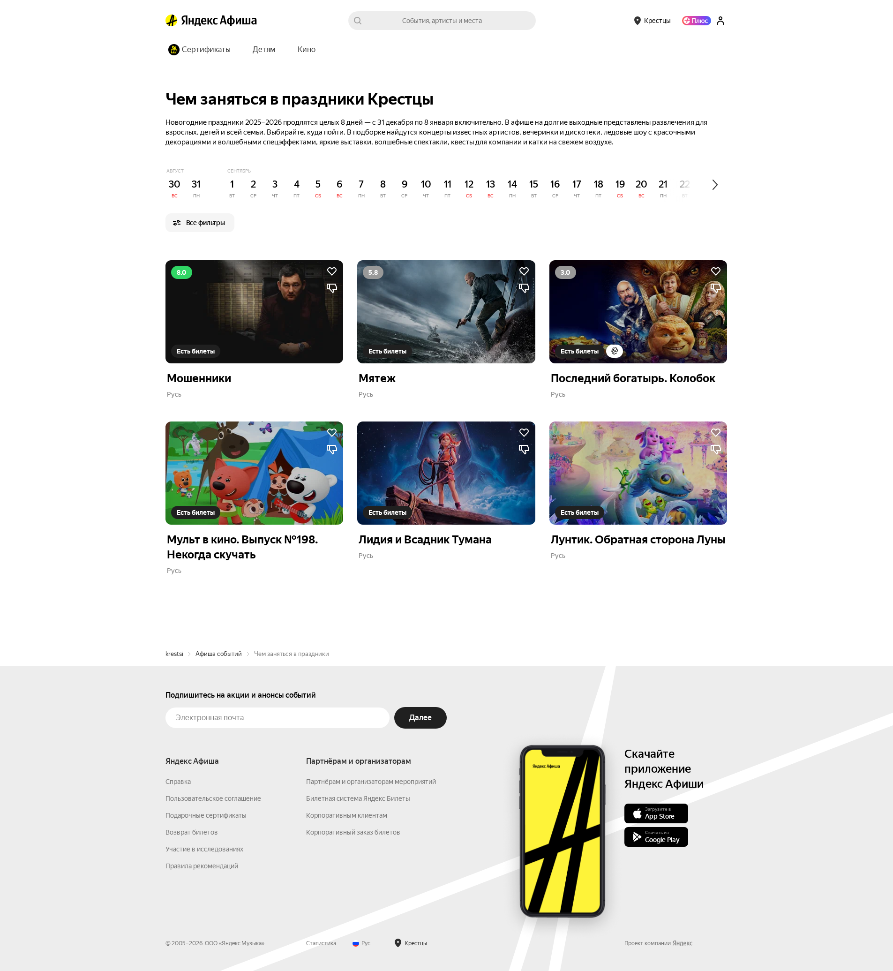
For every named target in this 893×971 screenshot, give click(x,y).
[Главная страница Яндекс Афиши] (171, 21)
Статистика (321, 943)
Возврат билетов (191, 832)
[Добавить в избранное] (332, 271)
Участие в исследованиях (204, 849)
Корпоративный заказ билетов (353, 832)
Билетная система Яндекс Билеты (358, 798)
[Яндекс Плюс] (696, 20)
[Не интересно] (332, 288)
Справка (178, 781)
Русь (174, 394)
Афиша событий (218, 653)
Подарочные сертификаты (206, 815)
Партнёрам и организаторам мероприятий (371, 781)
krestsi (174, 653)
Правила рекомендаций (201, 866)
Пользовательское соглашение (213, 798)
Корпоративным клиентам (346, 815)
